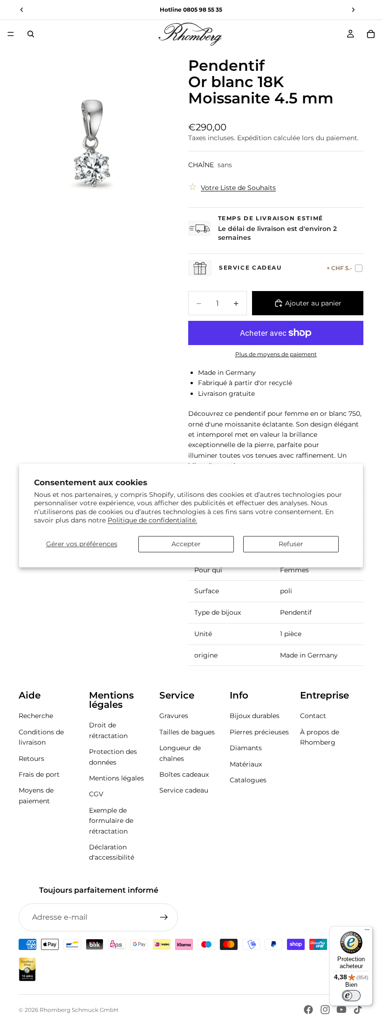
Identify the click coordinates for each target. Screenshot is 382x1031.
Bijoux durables (255, 716)
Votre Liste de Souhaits (238, 187)
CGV (96, 794)
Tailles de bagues (187, 731)
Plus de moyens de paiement (276, 354)
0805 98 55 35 (202, 9)
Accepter (186, 544)
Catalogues (248, 779)
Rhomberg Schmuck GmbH (79, 1009)
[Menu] (10, 34)
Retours (31, 758)
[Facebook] (308, 1009)
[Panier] (371, 34)
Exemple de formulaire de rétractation (111, 820)
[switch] (351, 995)
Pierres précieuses (259, 731)
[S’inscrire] (164, 917)
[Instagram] (325, 1009)
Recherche (36, 716)
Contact (313, 716)
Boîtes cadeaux (184, 774)
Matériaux (246, 764)
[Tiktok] (357, 1009)
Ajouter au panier (313, 303)
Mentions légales (116, 777)
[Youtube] (341, 1009)
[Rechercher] (30, 34)
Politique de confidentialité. (152, 520)
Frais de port (39, 774)
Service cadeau (183, 790)
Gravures (173, 716)
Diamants (246, 748)
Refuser (291, 544)
